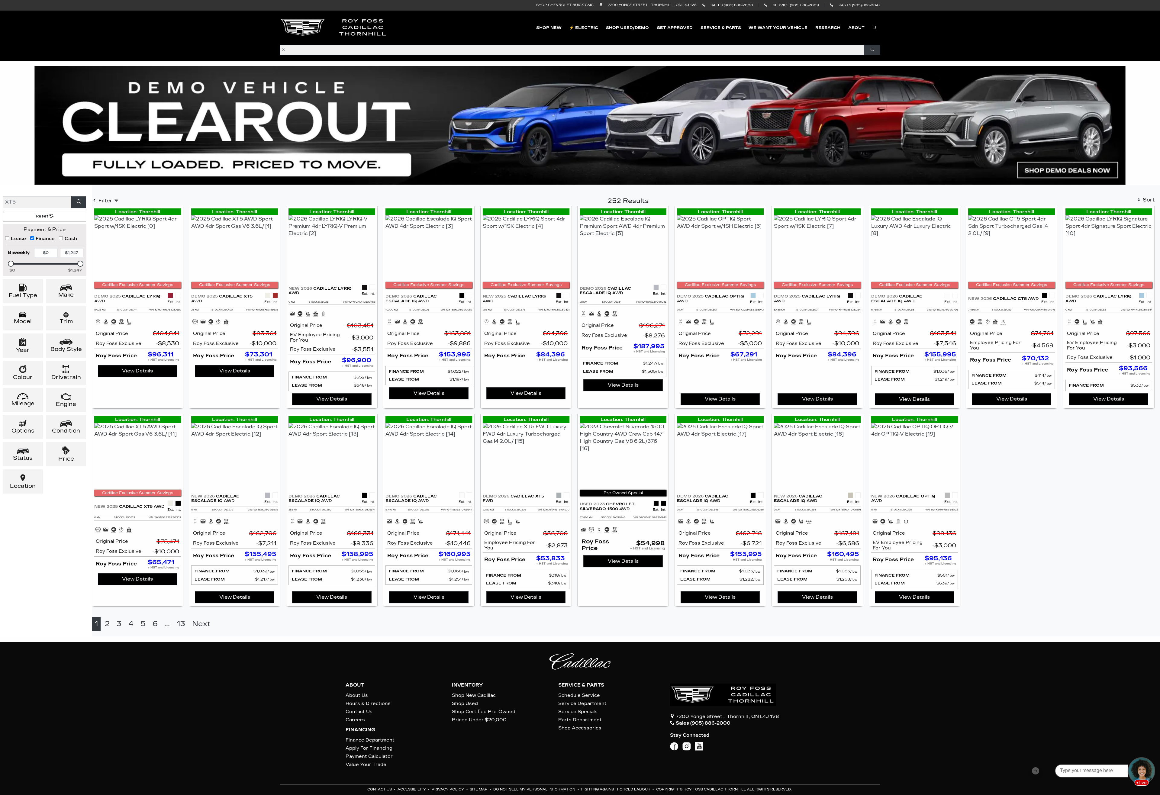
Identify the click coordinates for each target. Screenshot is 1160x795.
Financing (360, 729)
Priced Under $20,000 (479, 720)
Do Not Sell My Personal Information (534, 789)
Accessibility (412, 789)
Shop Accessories (579, 728)
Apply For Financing (369, 748)
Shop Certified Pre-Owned (483, 711)
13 (181, 624)
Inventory (467, 685)
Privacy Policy (448, 789)
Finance (45, 238)
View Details (137, 371)
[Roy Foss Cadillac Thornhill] (334, 27)
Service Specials (578, 711)
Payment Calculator (369, 756)
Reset (43, 216)
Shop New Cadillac (474, 695)
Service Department (582, 703)
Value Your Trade (366, 764)
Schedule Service (579, 695)
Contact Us (359, 711)
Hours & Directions (368, 703)
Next (201, 624)
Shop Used (465, 703)
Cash (71, 238)
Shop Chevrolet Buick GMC (565, 5)
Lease (18, 238)
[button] (549, 27)
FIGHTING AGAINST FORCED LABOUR (616, 789)
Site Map (479, 789)
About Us (357, 695)
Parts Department (580, 720)
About (355, 685)
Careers (355, 720)
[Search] (872, 50)
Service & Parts (581, 685)
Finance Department (370, 740)
